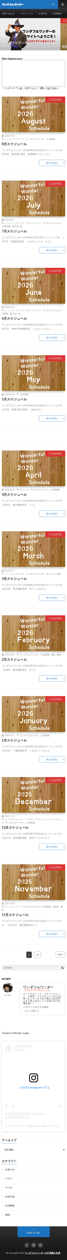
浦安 (53, 654)
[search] (62, 968)
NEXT (60, 954)
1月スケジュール (14, 740)
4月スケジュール (14, 494)
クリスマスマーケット (15, 819)
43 (37, 954)
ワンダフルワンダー (35, 139)
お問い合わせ (8, 13)
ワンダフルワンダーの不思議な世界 (42, 1253)
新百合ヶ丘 (17, 226)
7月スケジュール (14, 231)
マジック (24, 489)
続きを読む (52, 162)
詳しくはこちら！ (50, 88)
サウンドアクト (35, 819)
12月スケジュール (15, 827)
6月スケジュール (14, 318)
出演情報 (51, 139)
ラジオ (8, 1187)
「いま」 (19, 88)
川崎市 (5, 313)
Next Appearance (12, 58)
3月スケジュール (14, 579)
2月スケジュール (14, 659)
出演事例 (57, 13)
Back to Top (33, 1232)
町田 (59, 574)
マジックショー (33, 223)
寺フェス (51, 574)
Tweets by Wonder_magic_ (16, 1033)
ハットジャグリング (14, 139)
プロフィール (26, 13)
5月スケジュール (14, 399)
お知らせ (10, 1169)
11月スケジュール (15, 915)
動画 (7, 1214)
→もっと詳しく (31, 1010)
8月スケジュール (14, 144)
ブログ (8, 1178)
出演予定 (43, 13)
